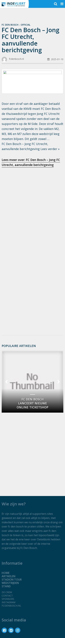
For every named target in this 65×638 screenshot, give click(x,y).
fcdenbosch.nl (11, 605)
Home (6, 573)
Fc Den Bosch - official (16, 24)
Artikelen (8, 576)
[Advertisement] (32, 205)
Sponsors (8, 598)
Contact (7, 595)
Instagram (8, 602)
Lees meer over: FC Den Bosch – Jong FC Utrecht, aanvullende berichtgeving (31, 162)
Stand (6, 586)
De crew (7, 592)
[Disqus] (32, 288)
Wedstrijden (10, 583)
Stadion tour (12, 579)
